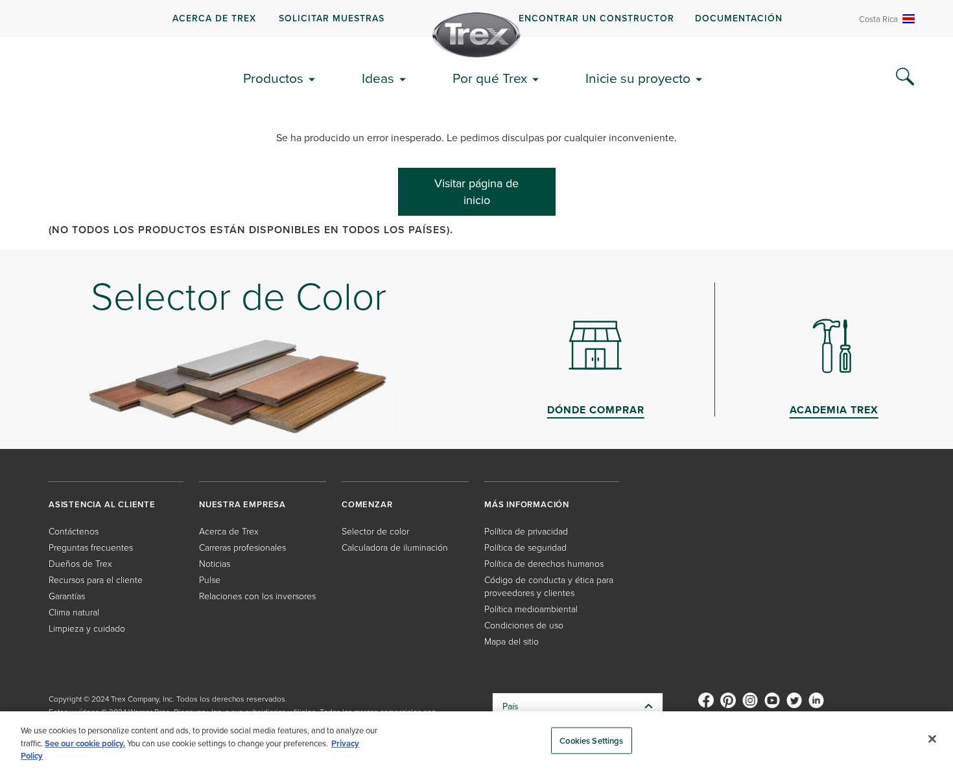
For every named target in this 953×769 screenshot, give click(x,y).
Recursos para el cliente (96, 579)
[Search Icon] (905, 77)
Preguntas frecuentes (91, 547)
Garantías (67, 596)
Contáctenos (74, 531)
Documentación (738, 18)
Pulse (209, 579)
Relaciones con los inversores (257, 596)
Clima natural (74, 612)
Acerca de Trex (214, 18)
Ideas (378, 77)
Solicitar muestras (331, 18)
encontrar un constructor (596, 18)
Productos (273, 77)
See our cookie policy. (85, 743)
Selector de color (375, 531)
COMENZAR (367, 504)
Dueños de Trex (80, 563)
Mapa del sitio (511, 641)
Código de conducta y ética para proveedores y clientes (548, 586)
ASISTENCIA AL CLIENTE (102, 504)
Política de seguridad (525, 547)
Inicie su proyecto (637, 77)
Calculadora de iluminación (395, 547)
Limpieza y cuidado (87, 628)
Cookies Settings (591, 740)
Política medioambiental (531, 609)
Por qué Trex (490, 77)
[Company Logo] (476, 35)
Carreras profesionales (242, 547)
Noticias (214, 563)
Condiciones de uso (523, 625)
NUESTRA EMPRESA (242, 504)
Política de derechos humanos (544, 563)
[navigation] (476, 19)
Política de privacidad (526, 531)
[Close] (932, 738)
